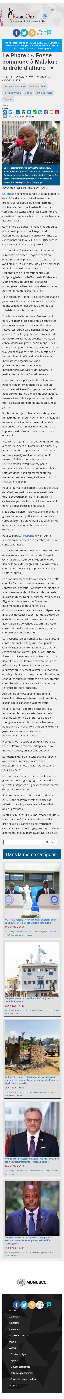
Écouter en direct (18, 1335)
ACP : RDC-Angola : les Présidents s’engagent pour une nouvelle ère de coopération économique (30, 921)
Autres (12, 1347)
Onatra (52, 1010)
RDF (6, 1095)
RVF (57, 1010)
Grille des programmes (21, 1372)
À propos (15, 1360)
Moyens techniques (20, 1366)
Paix (45, 1092)
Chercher (50, 842)
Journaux (14, 1329)
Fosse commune (12, 92)
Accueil (12, 1310)
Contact (14, 1385)
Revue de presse (44, 92)
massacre (51, 1092)
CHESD (17, 1255)
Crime (19, 1095)
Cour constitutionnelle (15, 86)
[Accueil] (28, 15)
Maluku (28, 92)
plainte (44, 1252)
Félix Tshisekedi (35, 932)
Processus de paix (36, 1171)
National (8, 99)
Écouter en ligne (18, 1354)
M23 (6, 935)
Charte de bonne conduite (23, 1379)
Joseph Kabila (34, 1252)
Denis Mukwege (25, 935)
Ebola (47, 1171)
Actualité (23, 932)
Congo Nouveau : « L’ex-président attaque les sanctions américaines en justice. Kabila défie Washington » (28, 1240)
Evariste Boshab (38, 86)
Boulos (13, 1174)
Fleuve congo (42, 1010)
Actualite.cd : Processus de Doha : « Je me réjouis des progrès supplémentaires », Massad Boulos (32, 1160)
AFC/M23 (12, 1095)
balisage (32, 1010)
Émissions (14, 1322)
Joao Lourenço (49, 932)
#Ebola (12, 1341)
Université (13, 935)
